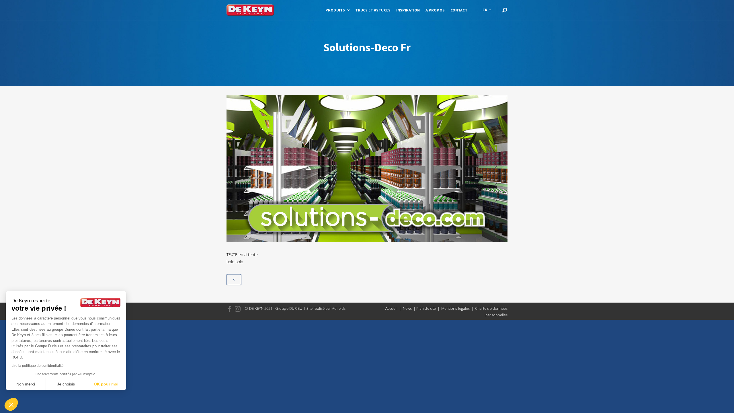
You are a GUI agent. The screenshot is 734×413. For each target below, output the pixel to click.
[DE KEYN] (250, 10)
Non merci (25, 384)
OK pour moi (106, 384)
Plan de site (426, 308)
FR (485, 9)
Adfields (338, 308)
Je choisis (66, 384)
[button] (11, 404)
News (407, 308)
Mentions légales (455, 308)
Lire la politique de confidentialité (37, 366)
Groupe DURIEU (288, 308)
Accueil (391, 308)
